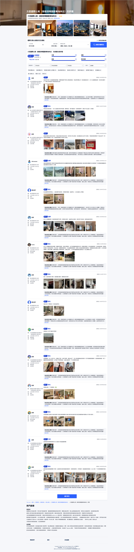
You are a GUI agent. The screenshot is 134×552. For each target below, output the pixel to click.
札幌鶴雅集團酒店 (37, 528)
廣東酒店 (42, 502)
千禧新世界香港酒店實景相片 (80, 528)
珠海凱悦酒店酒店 (46, 528)
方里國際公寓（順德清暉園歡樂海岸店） (60, 502)
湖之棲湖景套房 (41, 521)
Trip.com (28, 502)
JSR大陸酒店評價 (41, 517)
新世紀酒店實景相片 (31, 530)
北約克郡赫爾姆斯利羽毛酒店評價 (34, 515)
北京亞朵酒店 (29, 528)
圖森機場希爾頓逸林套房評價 (54, 511)
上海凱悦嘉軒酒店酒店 (56, 528)
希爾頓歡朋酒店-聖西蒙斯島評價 (89, 515)
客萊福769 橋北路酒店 (52, 530)
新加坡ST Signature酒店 (67, 528)
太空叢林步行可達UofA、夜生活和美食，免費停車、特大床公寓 (40, 519)
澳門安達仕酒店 (103, 517)
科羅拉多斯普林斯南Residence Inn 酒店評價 (52, 515)
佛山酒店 (48, 502)
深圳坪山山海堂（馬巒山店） (91, 519)
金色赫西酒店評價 (95, 511)
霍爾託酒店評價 (65, 511)
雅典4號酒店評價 (58, 513)
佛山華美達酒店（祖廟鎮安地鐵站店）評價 (57, 526)
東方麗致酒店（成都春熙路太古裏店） (75, 519)
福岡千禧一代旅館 (94, 517)
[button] (124, 2)
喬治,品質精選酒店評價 (75, 511)
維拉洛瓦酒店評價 (76, 515)
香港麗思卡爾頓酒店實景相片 (94, 528)
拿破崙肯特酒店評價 (49, 513)
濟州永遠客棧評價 (30, 526)
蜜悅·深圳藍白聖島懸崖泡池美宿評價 (75, 526)
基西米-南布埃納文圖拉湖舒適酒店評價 (35, 513)
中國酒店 (37, 502)
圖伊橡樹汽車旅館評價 (31, 517)
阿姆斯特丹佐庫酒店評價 (87, 513)
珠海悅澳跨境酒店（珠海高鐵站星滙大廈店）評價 (95, 526)
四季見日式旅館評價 (85, 511)
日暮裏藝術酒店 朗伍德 (84, 517)
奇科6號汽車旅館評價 (42, 511)
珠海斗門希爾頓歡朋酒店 (60, 519)
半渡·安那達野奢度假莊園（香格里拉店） (69, 517)
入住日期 (31, 43)
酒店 (33, 502)
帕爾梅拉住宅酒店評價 (31, 511)
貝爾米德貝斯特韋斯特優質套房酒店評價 (72, 513)
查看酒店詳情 (57, 18)
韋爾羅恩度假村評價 (67, 515)
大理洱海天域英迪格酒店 (32, 521)
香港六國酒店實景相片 (41, 530)
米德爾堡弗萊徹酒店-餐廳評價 (52, 517)
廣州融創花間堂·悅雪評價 (41, 526)
